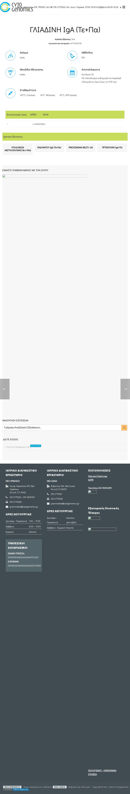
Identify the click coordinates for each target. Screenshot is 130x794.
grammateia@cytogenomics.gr (24, 506)
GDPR (90, 479)
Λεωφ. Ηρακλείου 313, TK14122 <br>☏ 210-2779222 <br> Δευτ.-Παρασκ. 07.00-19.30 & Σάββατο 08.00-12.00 (68, 7)
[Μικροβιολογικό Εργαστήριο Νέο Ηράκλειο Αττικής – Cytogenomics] (16, 7)
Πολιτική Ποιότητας (97, 476)
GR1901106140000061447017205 (23, 557)
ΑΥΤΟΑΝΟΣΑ (76, 43)
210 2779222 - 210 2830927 (22, 497)
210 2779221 (56, 494)
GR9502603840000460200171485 (24, 565)
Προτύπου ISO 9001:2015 (100, 487)
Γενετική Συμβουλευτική (19, 446)
